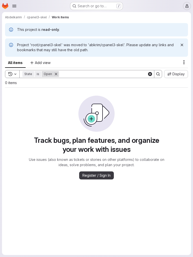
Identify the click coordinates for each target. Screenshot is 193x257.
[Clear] (150, 74)
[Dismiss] (182, 45)
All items (15, 62)
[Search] (158, 74)
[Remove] (56, 74)
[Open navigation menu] (14, 6)
